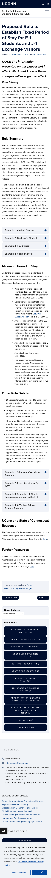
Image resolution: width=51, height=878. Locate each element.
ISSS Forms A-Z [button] (25, 727)
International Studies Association (17, 818)
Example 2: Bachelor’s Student (21, 238)
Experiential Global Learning (15, 804)
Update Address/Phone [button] (25, 671)
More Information (19, 872)
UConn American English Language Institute (22, 821)
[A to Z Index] (48, 4)
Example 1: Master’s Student (19, 230)
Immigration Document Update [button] (25, 689)
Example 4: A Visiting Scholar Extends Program (20, 507)
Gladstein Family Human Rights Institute (20, 808)
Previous (10, 597)
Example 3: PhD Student (17, 246)
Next (43, 597)
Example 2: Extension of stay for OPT (22, 485)
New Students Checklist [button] (25, 640)
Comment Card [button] (24, 840)
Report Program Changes (25, 679)
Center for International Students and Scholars (23, 801)
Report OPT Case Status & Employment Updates (25, 699)
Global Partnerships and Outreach (17, 811)
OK (38, 872)
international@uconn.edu (17, 763)
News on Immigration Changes (18, 588)
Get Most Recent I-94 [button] (24, 664)
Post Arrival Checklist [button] (25, 647)
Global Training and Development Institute (21, 814)
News (29, 585)
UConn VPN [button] (24, 720)
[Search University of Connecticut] (43, 4)
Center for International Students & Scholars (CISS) (16, 12)
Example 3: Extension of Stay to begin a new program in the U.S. (21, 496)
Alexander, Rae (39, 54)
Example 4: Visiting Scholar (19, 253)
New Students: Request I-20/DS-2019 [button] (25, 631)
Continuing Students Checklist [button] (25, 655)
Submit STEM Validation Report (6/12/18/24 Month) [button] (25, 710)
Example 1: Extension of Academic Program (23, 474)
